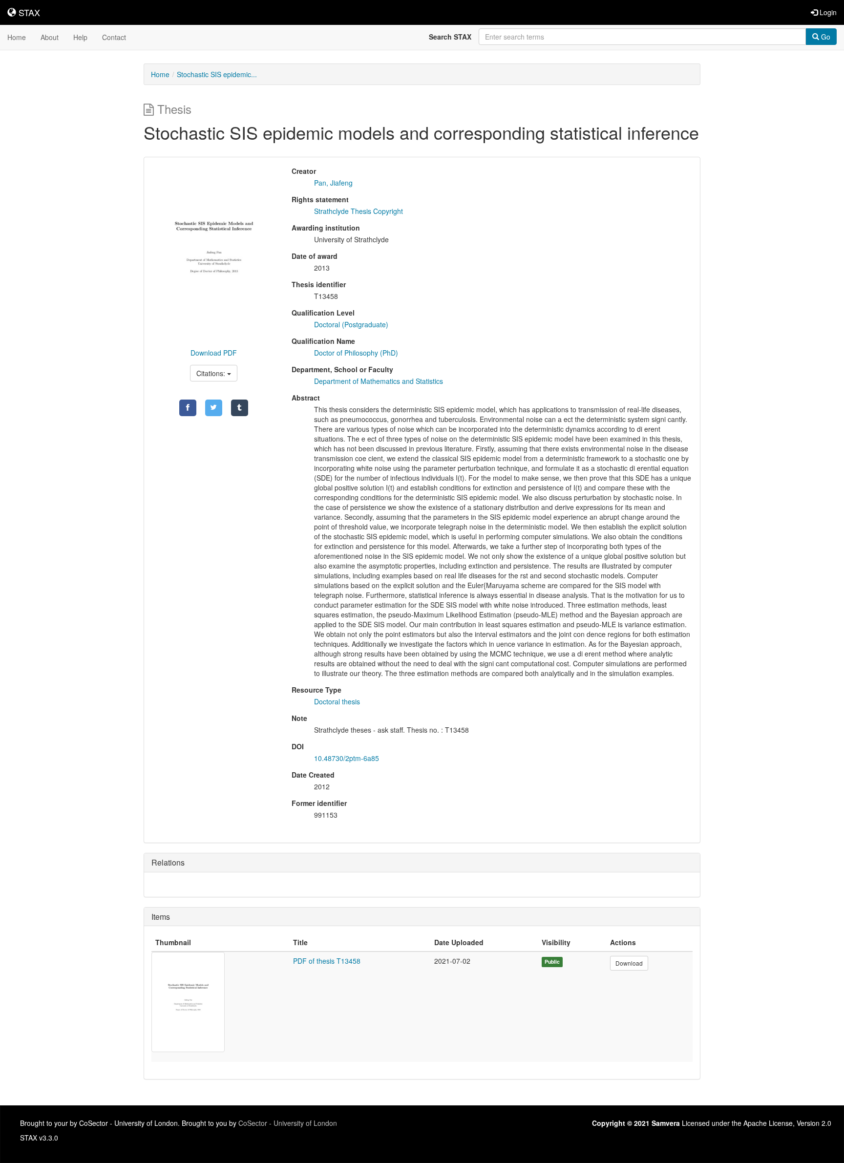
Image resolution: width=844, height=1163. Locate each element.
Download (629, 963)
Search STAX (450, 37)
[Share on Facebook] (187, 408)
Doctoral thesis (337, 701)
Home (16, 37)
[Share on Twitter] (213, 408)
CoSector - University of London (287, 1123)
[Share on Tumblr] (239, 408)
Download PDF (213, 353)
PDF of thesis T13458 (326, 961)
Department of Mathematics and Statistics (378, 381)
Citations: (211, 373)
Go (824, 37)
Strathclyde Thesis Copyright (358, 211)
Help (80, 37)
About (50, 37)
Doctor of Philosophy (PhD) (356, 353)
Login (827, 12)
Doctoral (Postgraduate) (351, 324)
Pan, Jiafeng (333, 183)
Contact (114, 37)
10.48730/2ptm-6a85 (346, 758)
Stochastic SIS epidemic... (217, 74)
